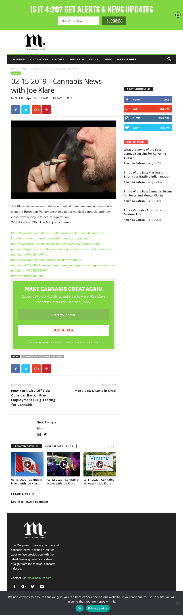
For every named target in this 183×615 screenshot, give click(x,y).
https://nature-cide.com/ (28, 276)
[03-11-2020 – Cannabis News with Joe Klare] (99, 464)
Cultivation (39, 59)
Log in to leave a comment (29, 501)
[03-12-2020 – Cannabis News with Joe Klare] (63, 464)
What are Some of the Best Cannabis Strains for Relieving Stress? (145, 153)
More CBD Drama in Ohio (95, 390)
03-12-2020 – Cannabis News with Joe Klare (62, 481)
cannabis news (31, 356)
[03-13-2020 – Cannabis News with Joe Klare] (27, 464)
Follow (163, 108)
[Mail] (39, 434)
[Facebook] (15, 587)
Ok (80, 608)
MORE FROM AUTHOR (59, 446)
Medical (94, 59)
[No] (177, 603)
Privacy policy (98, 608)
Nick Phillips (23, 98)
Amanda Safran (134, 163)
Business (19, 59)
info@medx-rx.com (39, 578)
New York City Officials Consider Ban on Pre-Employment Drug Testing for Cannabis (33, 397)
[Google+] (24, 587)
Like (166, 99)
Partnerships (126, 59)
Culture (58, 59)
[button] (169, 59)
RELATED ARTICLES (27, 446)
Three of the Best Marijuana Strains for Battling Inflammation (147, 174)
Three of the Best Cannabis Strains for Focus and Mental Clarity (148, 193)
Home (14, 68)
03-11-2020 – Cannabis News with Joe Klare (98, 481)
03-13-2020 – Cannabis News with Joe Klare (26, 481)
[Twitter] (45, 434)
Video (108, 59)
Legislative (76, 59)
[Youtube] (42, 587)
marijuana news (53, 356)
